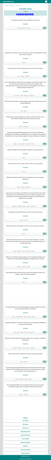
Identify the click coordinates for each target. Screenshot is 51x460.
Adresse (19, 266)
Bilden (18, 187)
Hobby (24, 206)
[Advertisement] (25, 39)
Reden (25, 111)
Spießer (23, 143)
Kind (19, 76)
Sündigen (28, 143)
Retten (25, 361)
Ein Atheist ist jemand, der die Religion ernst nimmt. (25, 20)
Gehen (25, 220)
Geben (23, 233)
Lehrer (23, 171)
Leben (21, 95)
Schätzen (26, 394)
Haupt (23, 157)
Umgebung (25, 126)
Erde (15, 332)
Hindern (20, 347)
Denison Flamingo (25, 449)
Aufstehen (14, 347)
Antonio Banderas (25, 435)
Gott (22, 111)
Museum (28, 251)
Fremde (21, 220)
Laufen (29, 316)
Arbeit (13, 316)
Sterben (26, 95)
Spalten (33, 316)
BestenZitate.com (8, 1)
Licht (19, 143)
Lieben (22, 76)
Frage (18, 332)
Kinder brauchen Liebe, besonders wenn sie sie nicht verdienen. (25, 68)
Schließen (21, 379)
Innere (23, 251)
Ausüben (14, 206)
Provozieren (31, 332)
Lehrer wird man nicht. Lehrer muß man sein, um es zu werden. (25, 163)
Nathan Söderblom (26, 442)
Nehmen (23, 28)
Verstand (28, 187)
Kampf (16, 379)
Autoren (11, 5)
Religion (28, 28)
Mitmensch (33, 206)
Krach (28, 206)
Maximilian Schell (25, 431)
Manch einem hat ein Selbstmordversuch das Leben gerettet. (25, 353)
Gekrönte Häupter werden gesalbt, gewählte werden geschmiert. (25, 150)
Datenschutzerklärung (25, 459)
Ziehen (26, 379)
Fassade (19, 251)
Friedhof (24, 266)
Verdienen (27, 76)
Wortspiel (32, 347)
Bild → (44, 28)
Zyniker (23, 62)
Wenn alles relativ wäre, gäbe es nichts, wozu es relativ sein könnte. (25, 226)
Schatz (32, 251)
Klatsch (15, 143)
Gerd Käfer (25, 420)
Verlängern (31, 95)
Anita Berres (25, 428)
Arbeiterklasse (19, 316)
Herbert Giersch (25, 453)
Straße (28, 266)
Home (6, 5)
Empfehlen (19, 206)
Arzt (14, 95)
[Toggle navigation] (46, 1)
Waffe (32, 143)
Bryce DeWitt (25, 438)
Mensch (20, 126)
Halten (17, 95)
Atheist (19, 28)
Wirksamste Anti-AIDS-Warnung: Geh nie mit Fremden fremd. (25, 212)
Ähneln (30, 379)
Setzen (27, 347)
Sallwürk (25, 446)
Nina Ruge (25, 424)
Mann (23, 282)
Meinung (23, 187)
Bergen (14, 251)
